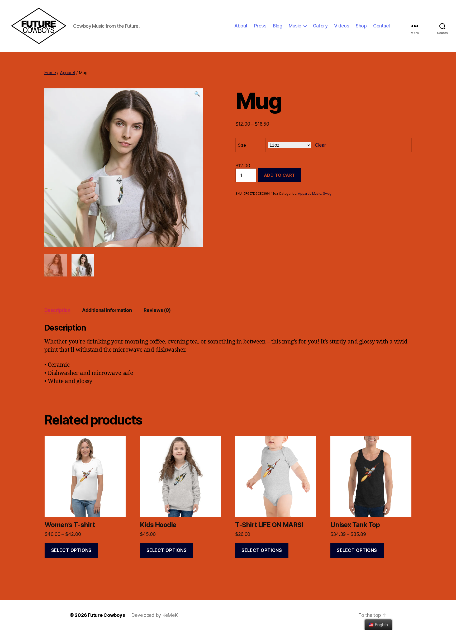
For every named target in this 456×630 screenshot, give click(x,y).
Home (50, 72)
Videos (341, 25)
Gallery (320, 25)
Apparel (67, 72)
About (241, 25)
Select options (71, 550)
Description (57, 310)
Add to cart (279, 175)
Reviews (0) (157, 310)
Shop (361, 25)
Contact (381, 25)
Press (260, 25)
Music (295, 25)
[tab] (57, 310)
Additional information (107, 310)
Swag (327, 193)
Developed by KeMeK (154, 615)
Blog (277, 25)
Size (242, 145)
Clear (320, 145)
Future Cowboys (106, 615)
